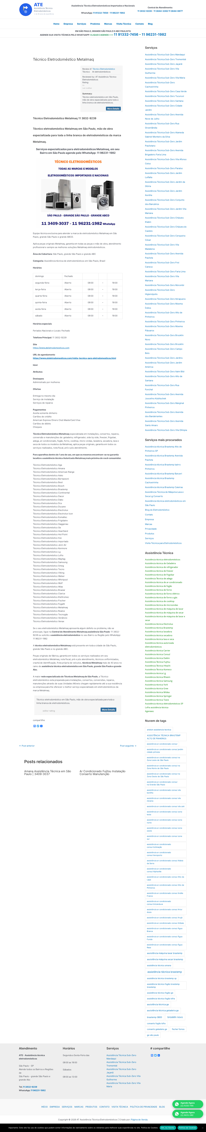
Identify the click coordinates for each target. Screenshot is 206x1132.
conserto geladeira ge (157, 1029)
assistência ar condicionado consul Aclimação (159, 845)
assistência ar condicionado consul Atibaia (165, 923)
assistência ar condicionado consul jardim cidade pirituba (165, 750)
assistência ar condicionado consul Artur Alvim (164, 910)
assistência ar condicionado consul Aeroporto (159, 853)
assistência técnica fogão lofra (161, 998)
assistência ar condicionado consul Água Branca (164, 929)
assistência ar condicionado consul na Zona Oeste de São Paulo (163, 775)
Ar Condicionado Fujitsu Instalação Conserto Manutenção (102, 773)
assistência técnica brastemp (164, 971)
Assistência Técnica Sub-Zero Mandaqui (165, 54)
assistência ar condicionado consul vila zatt (166, 806)
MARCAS (78, 1106)
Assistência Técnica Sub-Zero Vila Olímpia (166, 430)
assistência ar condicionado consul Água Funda (164, 937)
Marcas (148, 524)
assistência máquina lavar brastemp (164, 953)
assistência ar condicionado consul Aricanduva (159, 902)
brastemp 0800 (154, 1017)
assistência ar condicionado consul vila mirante (164, 799)
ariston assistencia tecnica (159, 729)
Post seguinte (128, 745)
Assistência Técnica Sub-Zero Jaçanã (163, 64)
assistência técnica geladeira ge (163, 1010)
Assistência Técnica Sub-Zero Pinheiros (165, 321)
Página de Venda (139, 1119)
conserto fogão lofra (156, 1023)
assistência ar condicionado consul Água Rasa (164, 946)
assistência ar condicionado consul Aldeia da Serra (165, 861)
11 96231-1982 (117, 13)
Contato (149, 514)
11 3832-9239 (144, 11)
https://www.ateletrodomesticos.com (51, 347)
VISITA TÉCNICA (120, 1106)
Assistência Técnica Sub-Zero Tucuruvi (164, 96)
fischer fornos (178, 1029)
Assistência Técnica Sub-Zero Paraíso (164, 168)
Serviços (149, 538)
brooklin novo (175, 1017)
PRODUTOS (91, 1106)
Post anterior (27, 745)
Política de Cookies (187, 1128)
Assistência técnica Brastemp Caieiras (164, 487)
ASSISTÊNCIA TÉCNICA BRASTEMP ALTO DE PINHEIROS (163, 737)
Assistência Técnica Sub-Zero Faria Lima (165, 271)
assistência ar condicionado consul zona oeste (164, 829)
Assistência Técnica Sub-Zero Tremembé (165, 59)
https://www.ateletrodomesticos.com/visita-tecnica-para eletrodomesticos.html (74, 358)
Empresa (149, 519)
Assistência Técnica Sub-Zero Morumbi (164, 285)
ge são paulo (153, 1035)
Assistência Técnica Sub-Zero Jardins (164, 358)
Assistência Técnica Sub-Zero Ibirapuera (165, 299)
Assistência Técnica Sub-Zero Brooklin (164, 344)
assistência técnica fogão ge (160, 993)
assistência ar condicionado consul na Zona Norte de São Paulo (163, 767)
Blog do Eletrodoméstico (157, 509)
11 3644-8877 (175, 11)
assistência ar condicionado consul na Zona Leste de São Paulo (163, 758)
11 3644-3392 (161, 11)
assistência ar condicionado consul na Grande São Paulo (162, 783)
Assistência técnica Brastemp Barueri (163, 473)
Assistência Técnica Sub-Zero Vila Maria (165, 77)
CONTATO (104, 1106)
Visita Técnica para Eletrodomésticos (163, 543)
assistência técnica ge (158, 1004)
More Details (113, 108)
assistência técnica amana (159, 965)
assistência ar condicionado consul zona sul (164, 837)
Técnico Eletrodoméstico (103, 69)
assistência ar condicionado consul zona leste (164, 813)
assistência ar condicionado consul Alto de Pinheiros (165, 886)
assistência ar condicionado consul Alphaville (159, 870)
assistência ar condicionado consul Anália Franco (165, 894)
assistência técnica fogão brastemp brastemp (163, 985)
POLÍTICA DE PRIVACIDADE (143, 1106)
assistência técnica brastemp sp (162, 978)
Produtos (149, 533)
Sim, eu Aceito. (168, 1128)
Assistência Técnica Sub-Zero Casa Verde (166, 91)
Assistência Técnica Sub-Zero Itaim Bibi (164, 371)
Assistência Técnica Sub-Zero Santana (164, 101)
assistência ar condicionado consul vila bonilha (164, 791)
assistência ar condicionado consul (162, 744)
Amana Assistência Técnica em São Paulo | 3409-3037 (47, 773)
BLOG (162, 1106)
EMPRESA (55, 1106)
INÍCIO (44, 1106)
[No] (202, 1127)
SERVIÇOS (67, 1106)
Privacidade (151, 528)
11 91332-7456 (100, 13)
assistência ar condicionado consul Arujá (164, 917)
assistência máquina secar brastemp (165, 959)
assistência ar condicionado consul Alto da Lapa (165, 878)
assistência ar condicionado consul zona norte (164, 821)
